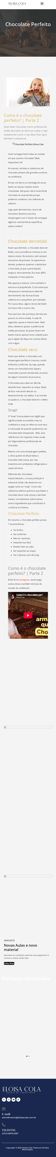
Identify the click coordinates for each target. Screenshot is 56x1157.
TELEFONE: (9, 1130)
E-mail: (6, 1114)
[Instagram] (9, 1100)
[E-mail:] (3, 1108)
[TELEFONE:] (3, 1124)
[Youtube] (13, 1100)
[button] (42, 3)
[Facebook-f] (4, 1100)
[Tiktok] (18, 1100)
